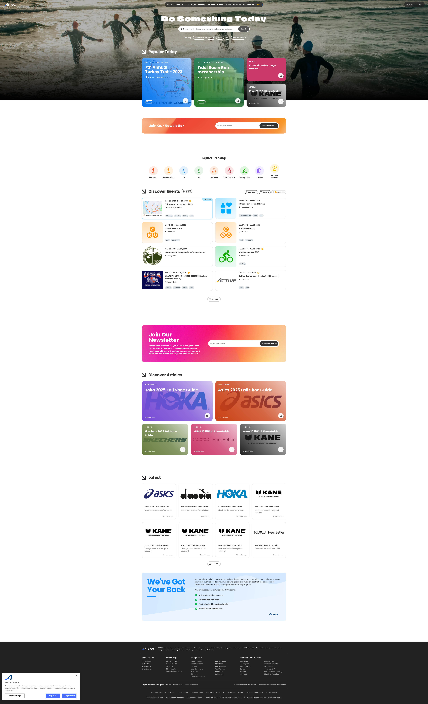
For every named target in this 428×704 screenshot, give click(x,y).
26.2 (153, 172)
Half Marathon (220, 661)
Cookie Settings (15, 696)
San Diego (244, 661)
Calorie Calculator (271, 664)
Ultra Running (220, 666)
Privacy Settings (229, 692)
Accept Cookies (69, 696)
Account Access (191, 685)
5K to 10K (169, 666)
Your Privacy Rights (213, 692)
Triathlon (211, 4)
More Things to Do (198, 677)
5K (199, 172)
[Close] (76, 675)
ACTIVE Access (271, 692)
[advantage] (258, 4)
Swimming (219, 674)
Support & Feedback (255, 692)
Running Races (196, 661)
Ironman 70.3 (199, 37)
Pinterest (147, 666)
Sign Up (409, 4)
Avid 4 (220, 37)
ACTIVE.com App (172, 661)
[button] (214, 29)
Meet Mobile (171, 669)
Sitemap (171, 692)
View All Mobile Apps (174, 671)
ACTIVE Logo (146, 648)
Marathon (219, 664)
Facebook (148, 661)
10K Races (194, 674)
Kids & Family (248, 4)
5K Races (194, 671)
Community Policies (194, 697)
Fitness (220, 4)
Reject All (52, 696)
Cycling (194, 666)
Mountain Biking (238, 37)
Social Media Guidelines (175, 697)
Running (201, 4)
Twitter (146, 664)
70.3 (229, 172)
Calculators (179, 4)
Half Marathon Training (273, 671)
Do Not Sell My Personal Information (272, 685)
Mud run (211, 37)
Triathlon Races (197, 664)
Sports (228, 4)
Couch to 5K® (171, 664)
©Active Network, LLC (230, 697)
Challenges (191, 4)
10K (227, 37)
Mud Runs (219, 671)
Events (169, 4)
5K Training (268, 666)
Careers (241, 692)
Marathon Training (271, 674)
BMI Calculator (270, 661)
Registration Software (155, 697)
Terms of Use (183, 692)
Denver (242, 669)
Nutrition (237, 4)
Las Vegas (244, 674)
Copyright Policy (197, 692)
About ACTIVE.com (158, 692)
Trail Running (220, 669)
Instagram (148, 669)
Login (420, 4)
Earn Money (177, 685)
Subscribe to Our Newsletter (245, 685)
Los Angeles (244, 664)
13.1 (168, 172)
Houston (243, 671)
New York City (245, 666)
